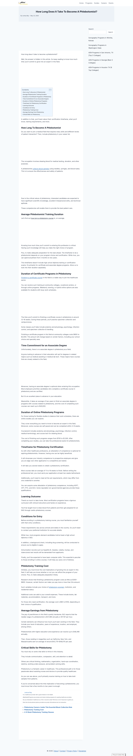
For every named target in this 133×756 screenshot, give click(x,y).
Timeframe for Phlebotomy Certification (35, 103)
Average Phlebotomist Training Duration (35, 94)
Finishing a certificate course (31, 278)
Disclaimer (82, 751)
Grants (111, 3)
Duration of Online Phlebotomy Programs (35, 101)
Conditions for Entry (29, 108)
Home (81, 3)
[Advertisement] (51, 39)
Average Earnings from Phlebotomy (33, 112)
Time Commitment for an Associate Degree (36, 99)
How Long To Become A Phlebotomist (34, 92)
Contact (63, 751)
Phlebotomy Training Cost (30, 110)
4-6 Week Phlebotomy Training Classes (39, 712)
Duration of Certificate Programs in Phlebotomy (37, 96)
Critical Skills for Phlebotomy (31, 114)
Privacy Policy (72, 751)
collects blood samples (41, 169)
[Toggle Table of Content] (49, 89)
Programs (88, 3)
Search (91, 29)
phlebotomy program (56, 587)
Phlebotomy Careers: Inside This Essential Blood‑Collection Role (48, 707)
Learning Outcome (28, 105)
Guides (96, 3)
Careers (104, 3)
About (56, 751)
